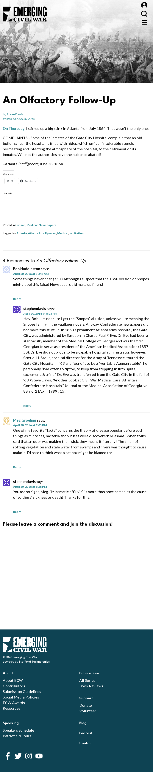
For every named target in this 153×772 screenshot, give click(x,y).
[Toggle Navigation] (144, 22)
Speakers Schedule (18, 730)
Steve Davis (15, 114)
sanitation (76, 233)
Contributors (14, 686)
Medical (32, 225)
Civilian (20, 225)
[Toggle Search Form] (144, 13)
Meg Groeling (24, 420)
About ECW (13, 680)
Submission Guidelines (22, 691)
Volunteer (87, 711)
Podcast (86, 733)
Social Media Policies (21, 697)
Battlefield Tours (17, 735)
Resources (11, 708)
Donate (85, 705)
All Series (87, 680)
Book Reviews (91, 686)
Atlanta (21, 233)
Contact (86, 743)
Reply (17, 299)
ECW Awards (14, 702)
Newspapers (47, 225)
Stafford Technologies (34, 661)
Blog (83, 723)
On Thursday (14, 128)
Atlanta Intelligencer (42, 233)
